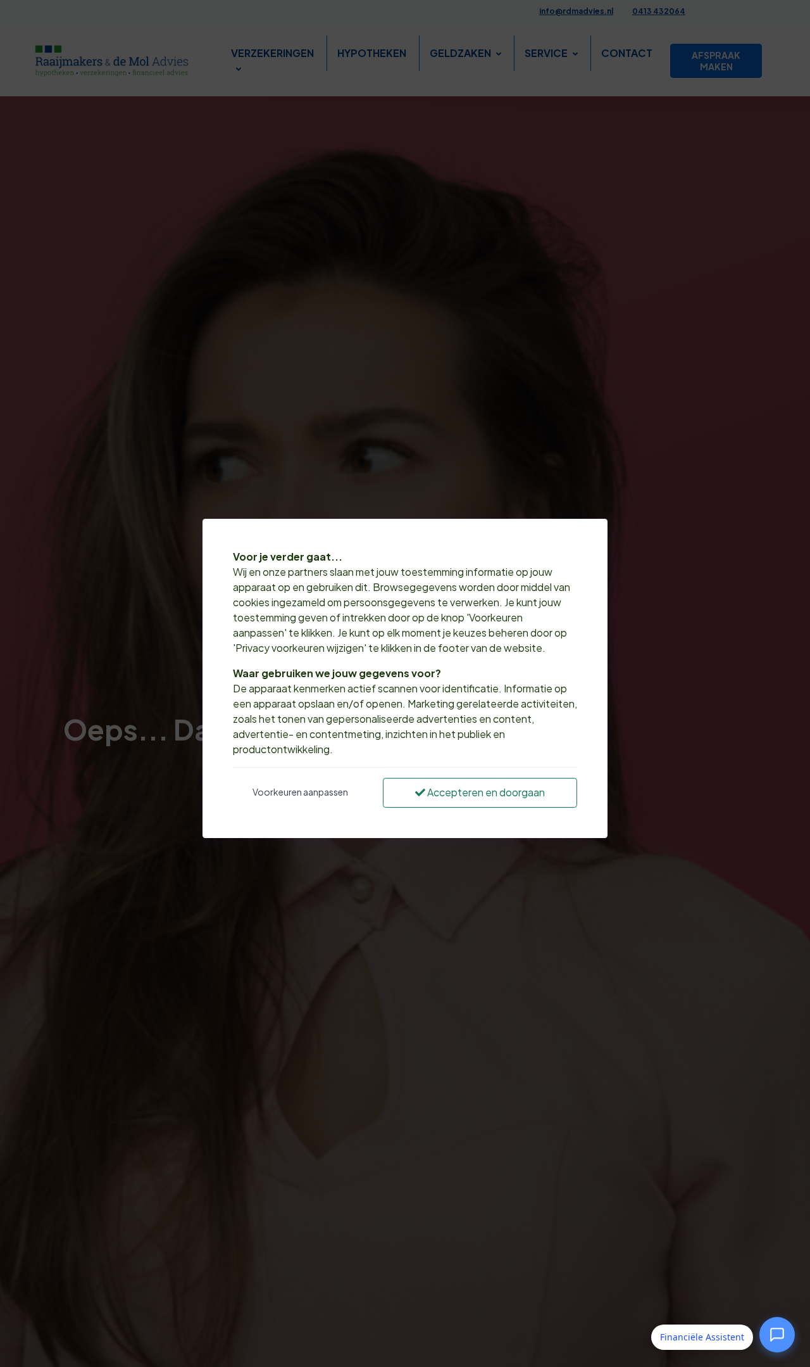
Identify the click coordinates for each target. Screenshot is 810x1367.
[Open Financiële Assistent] (777, 1337)
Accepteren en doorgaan (485, 792)
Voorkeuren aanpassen (300, 792)
